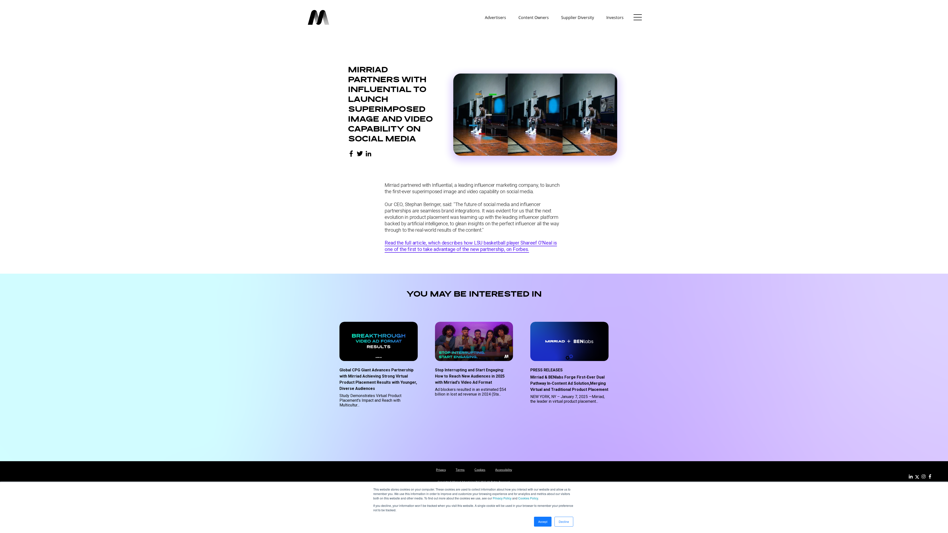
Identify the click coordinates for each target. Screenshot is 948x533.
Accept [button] (542, 521)
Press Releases (546, 370)
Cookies (479, 470)
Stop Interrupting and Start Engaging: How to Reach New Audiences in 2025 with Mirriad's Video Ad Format (470, 376)
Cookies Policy (528, 498)
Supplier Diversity (577, 17)
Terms (460, 470)
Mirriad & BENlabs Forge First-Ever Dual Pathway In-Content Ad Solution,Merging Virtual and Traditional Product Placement (569, 383)
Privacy (441, 470)
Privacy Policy (502, 498)
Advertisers (495, 17)
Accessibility (503, 470)
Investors (615, 17)
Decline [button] (564, 521)
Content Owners (533, 17)
